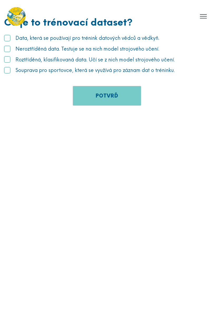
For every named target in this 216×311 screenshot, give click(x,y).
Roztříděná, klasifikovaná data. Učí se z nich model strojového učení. (95, 60)
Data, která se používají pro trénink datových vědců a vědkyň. (87, 38)
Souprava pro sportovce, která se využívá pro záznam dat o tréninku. (95, 70)
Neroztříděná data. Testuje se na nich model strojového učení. (87, 49)
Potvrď (107, 96)
